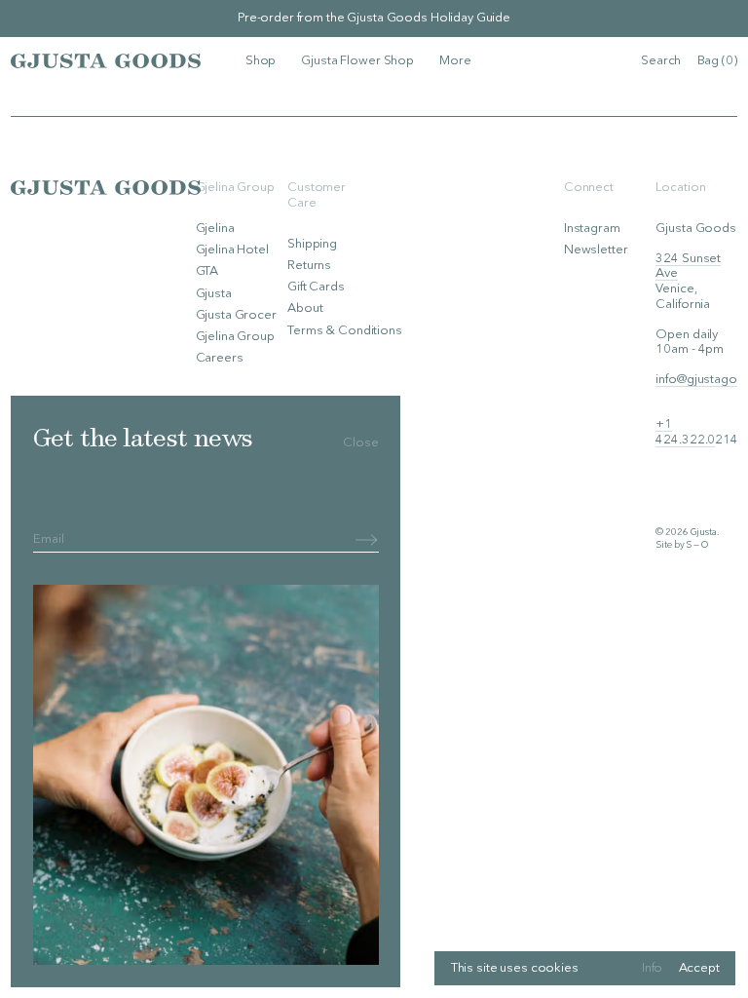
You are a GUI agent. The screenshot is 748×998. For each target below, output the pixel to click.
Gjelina (215, 228)
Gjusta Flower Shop (357, 61)
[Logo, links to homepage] (106, 60)
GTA (207, 271)
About (304, 308)
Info (652, 968)
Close (360, 443)
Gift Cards (316, 287)
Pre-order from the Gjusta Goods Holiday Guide (374, 18)
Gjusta (214, 294)
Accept (699, 968)
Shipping (312, 244)
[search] (661, 61)
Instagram (592, 228)
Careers (219, 358)
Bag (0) (717, 61)
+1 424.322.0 (685, 432)
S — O (696, 545)
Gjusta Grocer (236, 315)
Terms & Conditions (344, 331)
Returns (309, 265)
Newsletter (596, 250)
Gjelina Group (235, 336)
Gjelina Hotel (232, 250)
